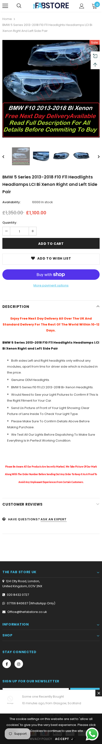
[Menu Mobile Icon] (5, 6)
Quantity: (9, 222)
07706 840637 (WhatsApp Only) (31, 603)
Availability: (11, 202)
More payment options (51, 285)
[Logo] (51, 6)
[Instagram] (18, 664)
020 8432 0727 (18, 594)
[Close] (98, 693)
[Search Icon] (19, 6)
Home (7, 19)
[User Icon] (81, 6)
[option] (51, 89)
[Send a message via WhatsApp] (92, 734)
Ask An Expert (53, 519)
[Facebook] (6, 664)
